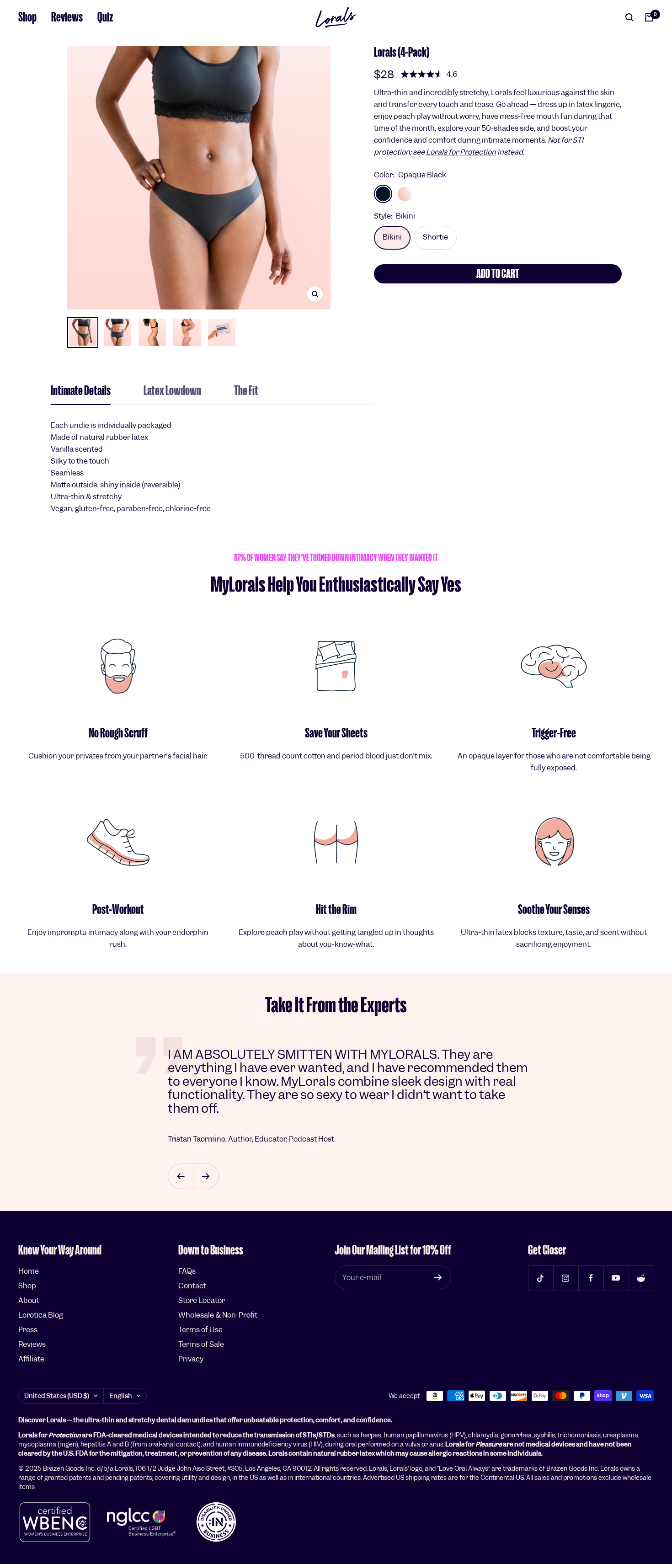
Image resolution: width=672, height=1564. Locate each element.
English (120, 1396)
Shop (27, 17)
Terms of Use (200, 1329)
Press (27, 1329)
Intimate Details (81, 391)
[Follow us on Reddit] (641, 1278)
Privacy (190, 1359)
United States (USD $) (56, 1396)
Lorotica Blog (40, 1315)
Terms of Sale (201, 1344)
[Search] (629, 17)
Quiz (105, 17)
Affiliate (31, 1359)
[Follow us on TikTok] (540, 1278)
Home (28, 1271)
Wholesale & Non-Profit (217, 1315)
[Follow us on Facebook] (590, 1278)
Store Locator (201, 1300)
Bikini (392, 237)
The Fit (246, 391)
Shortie (435, 237)
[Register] (438, 1277)
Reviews (67, 17)
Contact (192, 1286)
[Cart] (649, 17)
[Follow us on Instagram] (565, 1278)
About (28, 1300)
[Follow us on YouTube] (616, 1278)
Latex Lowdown (172, 391)
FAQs (187, 1271)
